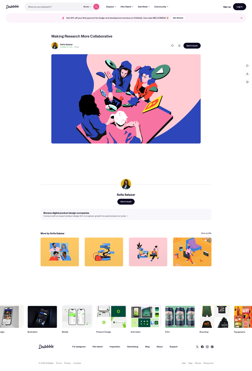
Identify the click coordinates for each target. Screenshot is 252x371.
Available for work (66, 47)
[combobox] (53, 7)
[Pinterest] (212, 346)
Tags (190, 363)
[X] (197, 346)
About (160, 346)
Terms (59, 363)
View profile (206, 233)
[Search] (96, 7)
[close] (241, 18)
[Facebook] (202, 346)
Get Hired (142, 6)
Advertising (132, 346)
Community (160, 6)
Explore (110, 6)
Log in (240, 6)
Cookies (77, 363)
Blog (147, 346)
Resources (208, 363)
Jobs (184, 363)
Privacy (67, 363)
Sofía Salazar (66, 44)
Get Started (178, 18)
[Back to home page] (12, 6)
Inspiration (115, 346)
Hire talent (97, 346)
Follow (76, 47)
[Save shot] (179, 46)
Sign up (227, 7)
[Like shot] (172, 46)
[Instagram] (207, 346)
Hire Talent (126, 6)
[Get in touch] (61, 260)
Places (198, 363)
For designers (78, 346)
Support (173, 346)
